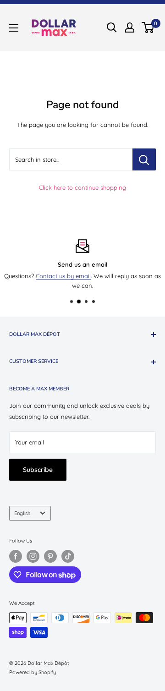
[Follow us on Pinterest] (50, 556)
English (22, 513)
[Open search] (112, 27)
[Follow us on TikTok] (67, 556)
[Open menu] (13, 28)
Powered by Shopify (32, 672)
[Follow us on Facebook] (15, 556)
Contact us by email (63, 276)
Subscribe (38, 470)
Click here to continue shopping (82, 187)
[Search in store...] (144, 159)
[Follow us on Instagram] (33, 556)
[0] (148, 27)
